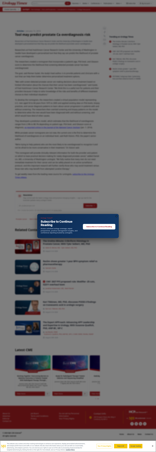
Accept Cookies (136, 446)
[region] (78, 446)
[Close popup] (116, 216)
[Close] (152, 446)
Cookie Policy (70, 450)
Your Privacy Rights (104, 446)
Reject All (120, 446)
